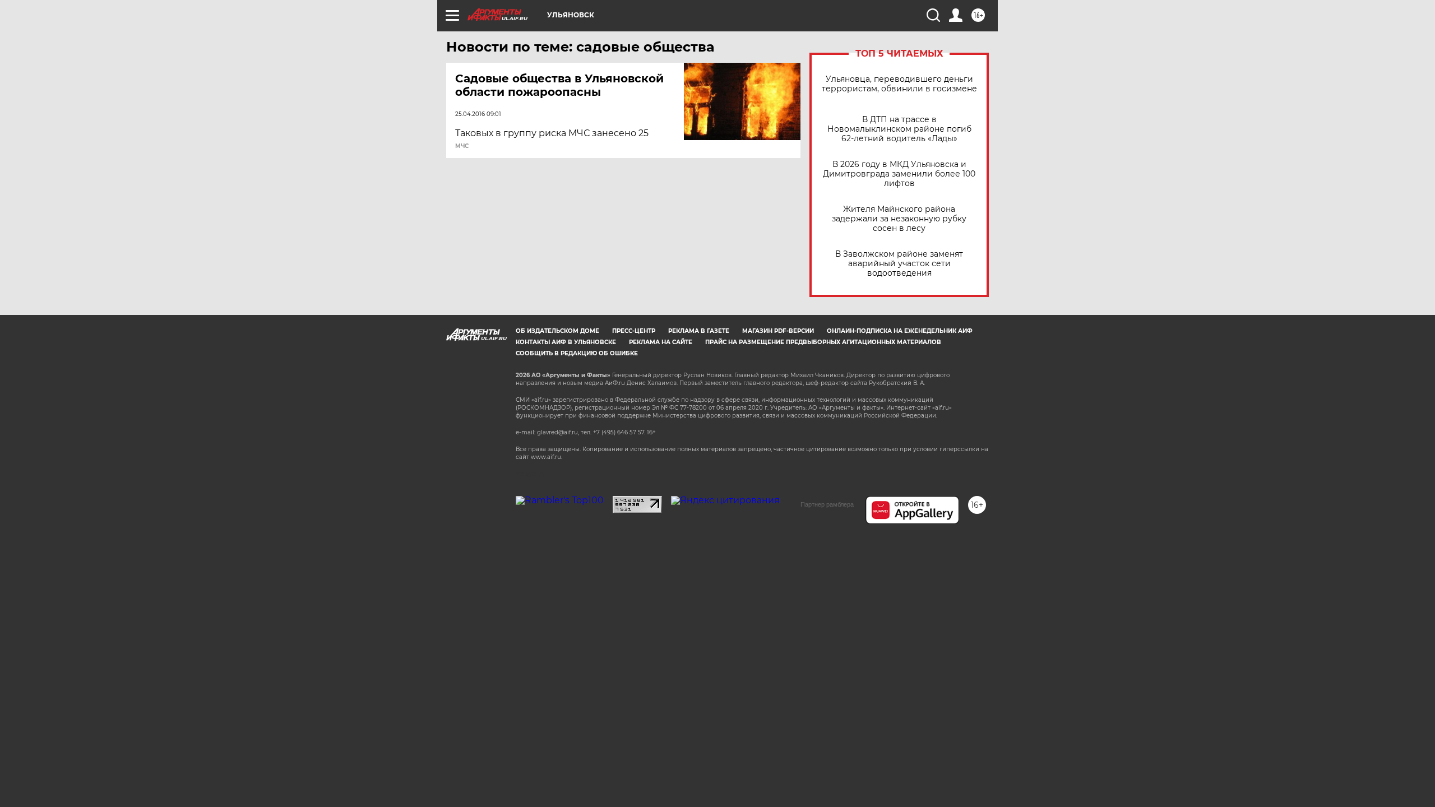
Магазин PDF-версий (778, 331)
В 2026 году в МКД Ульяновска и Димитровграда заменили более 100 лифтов (899, 174)
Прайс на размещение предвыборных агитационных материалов (823, 342)
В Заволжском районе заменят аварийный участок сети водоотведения (899, 263)
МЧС (462, 146)
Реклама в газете (698, 331)
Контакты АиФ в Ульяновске (566, 342)
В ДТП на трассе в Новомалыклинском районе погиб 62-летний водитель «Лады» (899, 129)
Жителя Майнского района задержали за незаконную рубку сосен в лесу (899, 219)
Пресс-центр (633, 331)
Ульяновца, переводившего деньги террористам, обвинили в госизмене (899, 84)
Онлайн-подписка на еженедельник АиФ (900, 331)
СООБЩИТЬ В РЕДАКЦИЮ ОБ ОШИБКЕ (577, 353)
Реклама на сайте (660, 342)
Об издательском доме (557, 331)
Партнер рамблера (827, 504)
